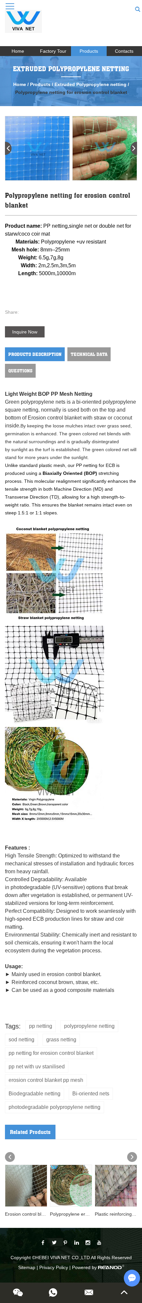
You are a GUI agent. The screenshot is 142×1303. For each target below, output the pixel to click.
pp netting (40, 1026)
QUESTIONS (20, 370)
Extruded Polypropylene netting (91, 84)
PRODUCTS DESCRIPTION (34, 354)
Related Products (30, 1132)
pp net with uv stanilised (37, 1066)
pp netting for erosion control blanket (51, 1053)
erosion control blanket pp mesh (46, 1080)
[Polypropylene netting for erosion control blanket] (37, 148)
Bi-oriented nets (90, 1093)
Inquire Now (24, 331)
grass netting (61, 1039)
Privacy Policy (53, 1267)
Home (18, 51)
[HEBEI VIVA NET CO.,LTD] (23, 24)
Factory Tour (53, 51)
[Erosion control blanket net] (26, 1185)
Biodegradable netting (34, 1093)
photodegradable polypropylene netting (54, 1107)
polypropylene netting (89, 1026)
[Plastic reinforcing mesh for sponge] (116, 1185)
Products (89, 51)
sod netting (21, 1039)
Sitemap (26, 1267)
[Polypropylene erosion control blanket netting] (71, 1185)
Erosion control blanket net (33, 1214)
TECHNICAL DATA (89, 354)
